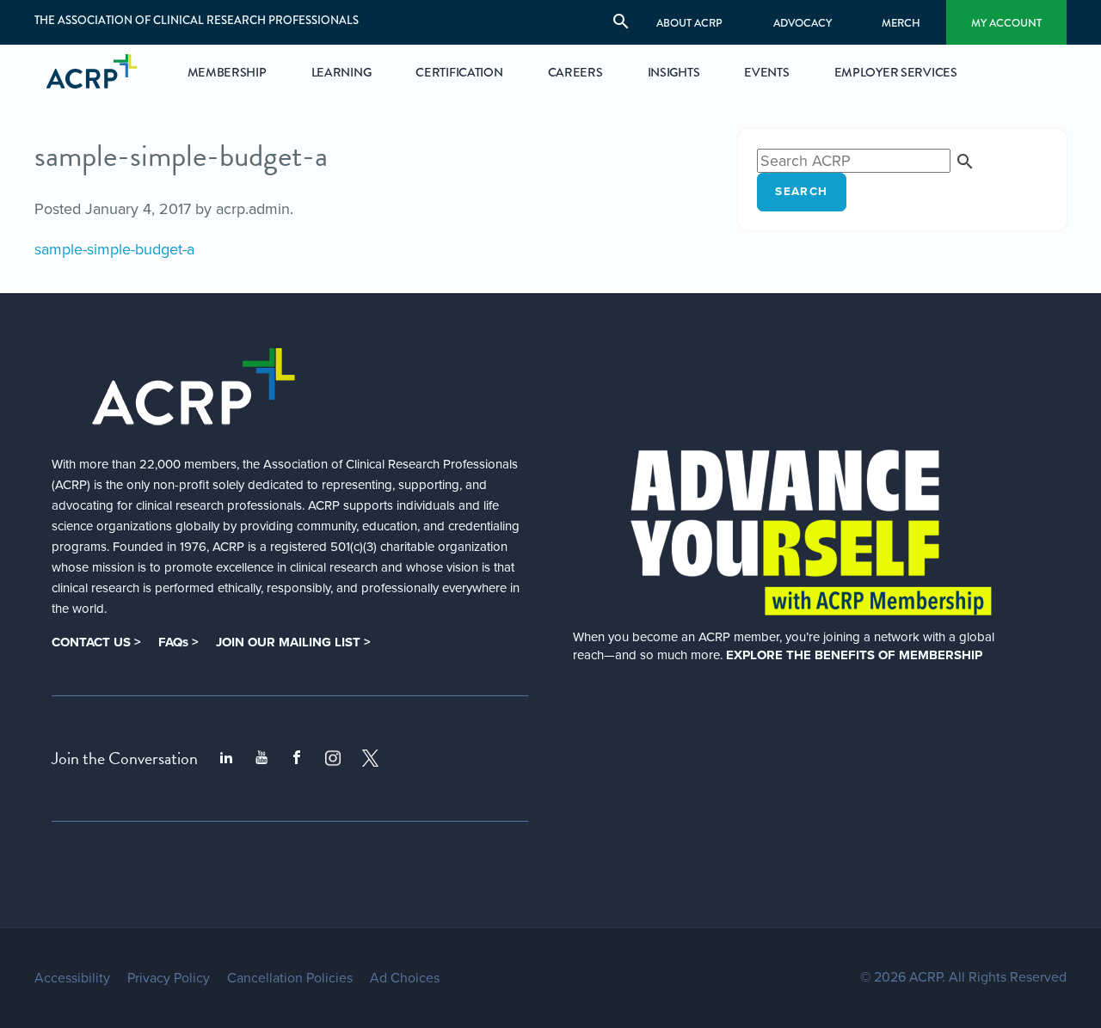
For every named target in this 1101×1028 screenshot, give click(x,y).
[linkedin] (226, 758)
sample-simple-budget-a (114, 249)
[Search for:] (866, 160)
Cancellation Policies (290, 978)
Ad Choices (405, 978)
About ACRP (689, 23)
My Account (1006, 23)
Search (801, 192)
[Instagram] (333, 758)
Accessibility (72, 978)
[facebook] (297, 758)
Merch (901, 23)
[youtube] (261, 758)
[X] (370, 758)
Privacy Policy (168, 978)
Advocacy (802, 23)
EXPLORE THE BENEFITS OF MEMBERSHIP (854, 655)
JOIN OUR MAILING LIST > (293, 642)
